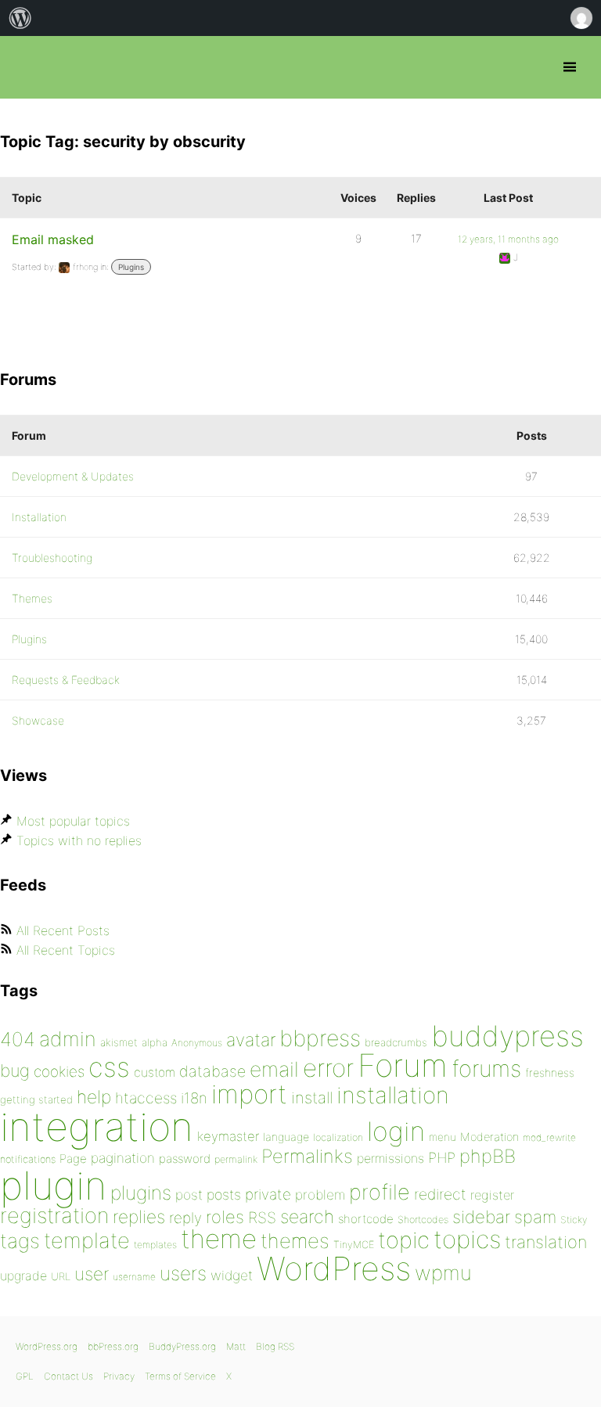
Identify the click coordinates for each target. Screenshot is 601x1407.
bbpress (320, 1038)
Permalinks (307, 1156)
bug (15, 1070)
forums (486, 1068)
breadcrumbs (396, 1042)
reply (185, 1218)
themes (295, 1241)
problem (320, 1194)
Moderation (489, 1136)
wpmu (443, 1273)
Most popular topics (73, 821)
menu (442, 1137)
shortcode (366, 1218)
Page (73, 1158)
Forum (403, 1065)
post (189, 1194)
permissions (390, 1158)
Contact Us (68, 1376)
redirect (440, 1194)
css (109, 1067)
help (94, 1097)
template (87, 1241)
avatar (250, 1040)
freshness (549, 1072)
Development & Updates (73, 476)
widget (232, 1275)
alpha (154, 1042)
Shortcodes (423, 1219)
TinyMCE (353, 1244)
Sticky (573, 1219)
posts (224, 1194)
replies (139, 1216)
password (185, 1158)
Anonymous (196, 1043)
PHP (441, 1157)
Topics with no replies (79, 840)
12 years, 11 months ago (508, 239)
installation (392, 1095)
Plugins (131, 267)
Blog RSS (275, 1346)
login (396, 1131)
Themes (32, 598)
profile (379, 1192)
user (91, 1273)
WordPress (334, 1268)
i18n (194, 1098)
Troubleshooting (52, 557)
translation (546, 1242)
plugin (53, 1185)
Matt (236, 1346)
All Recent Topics (65, 950)
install (312, 1097)
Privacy (119, 1376)
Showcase (38, 720)
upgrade (23, 1275)
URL (60, 1276)
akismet (119, 1042)
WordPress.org (46, 1346)
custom (154, 1072)
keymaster (228, 1136)
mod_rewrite (549, 1137)
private (268, 1195)
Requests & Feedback (66, 679)
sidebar (481, 1216)
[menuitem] (20, 18)
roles (225, 1217)
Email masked (53, 239)
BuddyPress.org (182, 1346)
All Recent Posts (63, 930)
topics (467, 1239)
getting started (36, 1099)
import (249, 1094)
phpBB (487, 1156)
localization (338, 1137)
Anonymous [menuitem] (580, 18)
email (274, 1068)
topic (404, 1240)
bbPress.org (25, 67)
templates (155, 1244)
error (328, 1068)
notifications (28, 1159)
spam (535, 1217)
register (492, 1195)
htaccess (146, 1098)
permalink (235, 1159)
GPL (25, 1376)
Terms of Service (180, 1376)
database (212, 1071)
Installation (39, 517)
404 (17, 1039)
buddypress (507, 1036)
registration (54, 1216)
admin (67, 1039)
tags (20, 1241)
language (286, 1136)
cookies (59, 1072)
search (307, 1217)
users (183, 1273)
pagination (123, 1158)
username (134, 1277)
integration (96, 1126)
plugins (140, 1192)
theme (219, 1238)
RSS (262, 1217)
